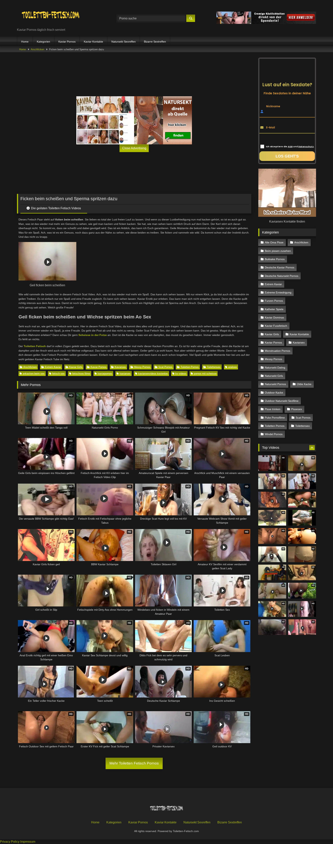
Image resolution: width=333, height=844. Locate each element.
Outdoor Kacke (274, 392)
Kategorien (43, 41)
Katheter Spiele (274, 309)
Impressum (27, 841)
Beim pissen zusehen (278, 250)
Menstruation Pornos (277, 350)
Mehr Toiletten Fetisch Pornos (134, 763)
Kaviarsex (120, 367)
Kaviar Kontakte (93, 41)
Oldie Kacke (304, 384)
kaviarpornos (105, 373)
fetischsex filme (81, 373)
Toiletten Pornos (190, 367)
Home (25, 41)
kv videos (180, 373)
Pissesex (296, 409)
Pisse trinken (272, 409)
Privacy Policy (9, 841)
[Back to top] (321, 832)
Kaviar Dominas (274, 317)
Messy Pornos (142, 367)
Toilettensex (213, 367)
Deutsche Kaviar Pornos (279, 267)
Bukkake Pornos (275, 259)
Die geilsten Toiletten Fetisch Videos (55, 208)
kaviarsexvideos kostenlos (153, 373)
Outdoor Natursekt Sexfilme (282, 400)
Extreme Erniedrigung (278, 292)
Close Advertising (134, 148)
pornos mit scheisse (205, 373)
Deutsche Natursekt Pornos (281, 275)
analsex (232, 367)
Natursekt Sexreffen (123, 41)
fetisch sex (58, 373)
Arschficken (37, 49)
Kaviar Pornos (67, 41)
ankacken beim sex (34, 373)
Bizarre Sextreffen (155, 41)
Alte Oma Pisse (274, 242)
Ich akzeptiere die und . (290, 146)
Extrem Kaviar (53, 367)
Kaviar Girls (75, 367)
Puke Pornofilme (275, 417)
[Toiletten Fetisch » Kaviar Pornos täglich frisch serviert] (50, 15)
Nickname (273, 106)
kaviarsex (125, 373)
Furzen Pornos (274, 300)
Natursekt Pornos (275, 384)
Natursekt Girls (274, 375)
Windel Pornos (274, 434)
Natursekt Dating (275, 367)
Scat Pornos (165, 367)
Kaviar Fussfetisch (276, 325)
